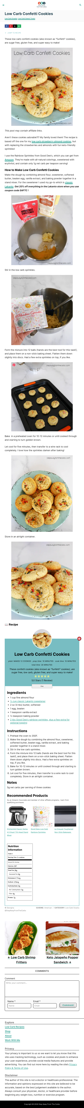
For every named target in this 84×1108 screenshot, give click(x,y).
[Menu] (3, 5)
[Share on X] (15, 26)
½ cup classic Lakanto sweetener (27, 701)
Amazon (9, 159)
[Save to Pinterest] (11, 26)
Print (42, 686)
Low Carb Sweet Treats (26, 18)
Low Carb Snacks (11, 18)
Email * (36, 1001)
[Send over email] (19, 26)
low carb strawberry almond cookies (51, 141)
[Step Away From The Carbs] (42, 5)
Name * (11, 1001)
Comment (10, 978)
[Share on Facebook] (7, 26)
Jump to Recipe (14, 33)
